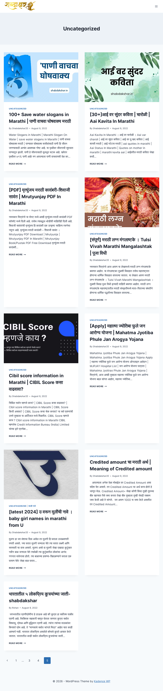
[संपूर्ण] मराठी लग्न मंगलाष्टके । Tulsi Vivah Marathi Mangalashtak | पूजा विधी (121, 246)
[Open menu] (156, 6)
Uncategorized (18, 108)
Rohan (15, 607)
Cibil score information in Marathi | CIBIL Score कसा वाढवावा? (36, 382)
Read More (17, 163)
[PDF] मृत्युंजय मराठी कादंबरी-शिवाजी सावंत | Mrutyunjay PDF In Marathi (39, 196)
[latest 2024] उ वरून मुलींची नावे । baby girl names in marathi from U (41, 518)
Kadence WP (102, 681)
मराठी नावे (32, 506)
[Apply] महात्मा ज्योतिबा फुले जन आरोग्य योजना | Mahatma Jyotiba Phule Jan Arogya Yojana (121, 332)
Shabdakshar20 (20, 128)
